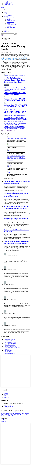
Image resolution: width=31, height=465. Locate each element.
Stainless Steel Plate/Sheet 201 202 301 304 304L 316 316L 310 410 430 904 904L (15, 106)
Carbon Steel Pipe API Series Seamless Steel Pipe (15, 93)
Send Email (3, 419)
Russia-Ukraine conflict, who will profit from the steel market (16, 219)
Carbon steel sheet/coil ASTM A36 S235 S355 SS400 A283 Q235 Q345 (15, 112)
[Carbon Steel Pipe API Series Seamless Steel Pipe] (15, 90)
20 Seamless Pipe (23, 58)
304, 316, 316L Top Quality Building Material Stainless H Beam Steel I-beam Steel (15, 119)
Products (6, 16)
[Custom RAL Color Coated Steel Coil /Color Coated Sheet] (8, 144)
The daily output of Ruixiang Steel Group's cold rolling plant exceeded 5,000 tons (17, 242)
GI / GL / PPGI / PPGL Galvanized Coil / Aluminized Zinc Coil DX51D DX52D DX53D (17, 170)
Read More (6, 85)
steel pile (9, 26)
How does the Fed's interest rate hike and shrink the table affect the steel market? (16, 207)
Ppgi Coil (7, 349)
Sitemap (10, 411)
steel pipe (9, 19)
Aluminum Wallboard (10, 353)
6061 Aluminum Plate (10, 345)
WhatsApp (3, 421)
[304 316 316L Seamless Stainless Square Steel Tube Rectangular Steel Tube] (14, 75)
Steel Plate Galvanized (10, 339)
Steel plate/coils (10, 17)
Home (5, 12)
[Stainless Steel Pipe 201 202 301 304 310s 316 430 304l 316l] (5, 97)
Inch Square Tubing (9, 340)
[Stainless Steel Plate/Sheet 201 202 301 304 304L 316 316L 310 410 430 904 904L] (5, 103)
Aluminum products (11, 24)
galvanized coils (10, 22)
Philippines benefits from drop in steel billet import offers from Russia (17, 182)
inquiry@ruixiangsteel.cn (10, 2)
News (5, 28)
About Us (6, 13)
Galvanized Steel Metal (8, 416)
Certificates (9, 15)
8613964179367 (7, 3)
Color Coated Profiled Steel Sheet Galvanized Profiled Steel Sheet (14, 128)
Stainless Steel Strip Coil (15, 414)
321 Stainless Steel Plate (10, 343)
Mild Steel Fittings (9, 351)
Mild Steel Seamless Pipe (12, 58)
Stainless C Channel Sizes (11, 346)
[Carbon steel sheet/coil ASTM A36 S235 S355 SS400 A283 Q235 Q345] (9, 109)
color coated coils (11, 20)
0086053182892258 (8, 4)
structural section (11, 27)
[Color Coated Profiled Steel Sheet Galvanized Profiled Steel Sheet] (15, 124)
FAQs (5, 30)
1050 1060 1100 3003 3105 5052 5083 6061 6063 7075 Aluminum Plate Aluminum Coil (16, 153)
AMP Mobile (16, 411)
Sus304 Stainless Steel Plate (7, 59)
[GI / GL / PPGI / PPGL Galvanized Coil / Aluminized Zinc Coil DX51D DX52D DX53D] (9, 166)
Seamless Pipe (8, 350)
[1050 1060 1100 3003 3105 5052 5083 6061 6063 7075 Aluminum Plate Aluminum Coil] (8, 150)
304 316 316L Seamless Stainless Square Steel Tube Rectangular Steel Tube (14, 80)
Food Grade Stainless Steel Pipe (12, 347)
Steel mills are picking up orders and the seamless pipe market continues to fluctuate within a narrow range (17, 194)
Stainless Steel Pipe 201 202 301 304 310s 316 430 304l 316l (15, 99)
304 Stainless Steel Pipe (6, 413)
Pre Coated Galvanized (10, 342)
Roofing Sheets (10, 23)
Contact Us (6, 31)
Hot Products (4, 411)
